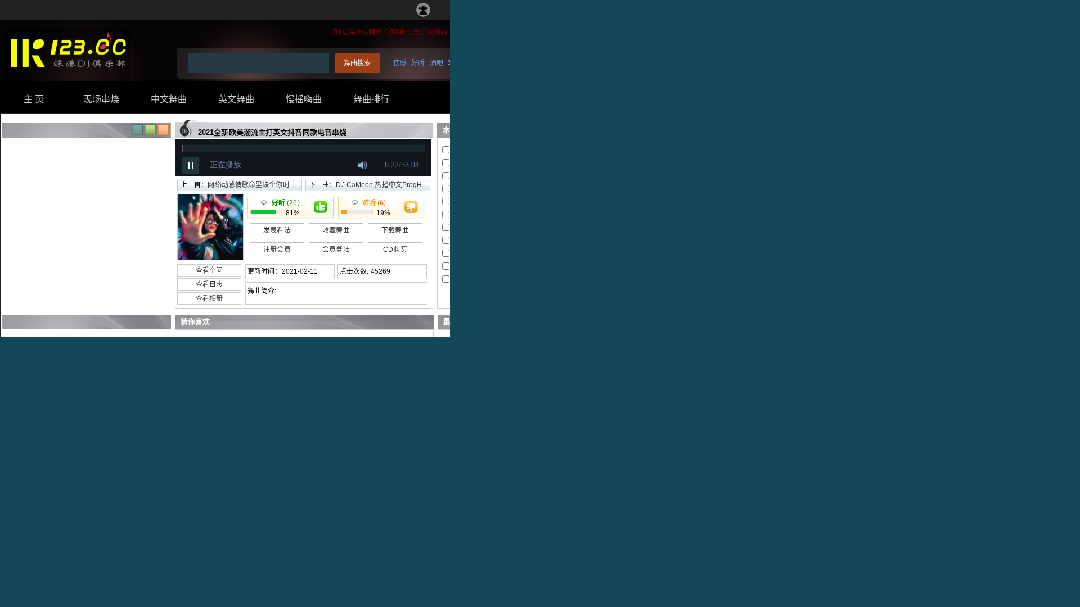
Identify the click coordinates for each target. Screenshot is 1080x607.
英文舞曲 (236, 99)
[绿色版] (150, 133)
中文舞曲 (169, 99)
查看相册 (209, 298)
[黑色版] (137, 133)
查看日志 (209, 284)
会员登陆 (335, 249)
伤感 (400, 63)
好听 (418, 63)
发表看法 (276, 230)
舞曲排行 (371, 99)
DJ (337, 32)
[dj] (66, 74)
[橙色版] (163, 133)
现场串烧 (101, 99)
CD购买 (395, 249)
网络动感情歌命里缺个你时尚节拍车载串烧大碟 (279, 185)
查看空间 (209, 270)
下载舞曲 (394, 230)
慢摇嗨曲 (304, 99)
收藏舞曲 (335, 230)
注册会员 (276, 249)
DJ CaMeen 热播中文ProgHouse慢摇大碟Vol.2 (408, 185)
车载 (454, 63)
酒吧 (436, 63)
